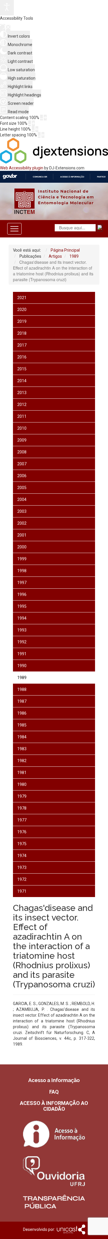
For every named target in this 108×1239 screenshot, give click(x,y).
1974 (21, 855)
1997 (21, 582)
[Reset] (2, 27)
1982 (21, 760)
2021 (21, 297)
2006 (21, 475)
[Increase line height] (36, 129)
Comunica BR (40, 176)
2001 (21, 535)
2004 (21, 499)
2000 (21, 547)
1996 (21, 594)
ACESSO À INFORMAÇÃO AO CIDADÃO (54, 1106)
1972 (21, 879)
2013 (21, 392)
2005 (21, 487)
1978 (21, 808)
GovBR (10, 176)
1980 (21, 784)
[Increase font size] (33, 123)
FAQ (54, 1092)
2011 (21, 416)
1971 (21, 891)
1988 (21, 689)
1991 (21, 653)
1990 (21, 665)
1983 (21, 748)
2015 (21, 369)
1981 (21, 772)
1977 (21, 820)
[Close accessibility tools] (8, 28)
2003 (21, 511)
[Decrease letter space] (39, 135)
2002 (21, 523)
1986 (21, 713)
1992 (21, 642)
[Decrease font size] (29, 123)
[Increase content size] (45, 117)
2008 (21, 452)
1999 (21, 559)
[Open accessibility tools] (7, 7)
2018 (21, 333)
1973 (21, 867)
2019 (21, 321)
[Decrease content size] (41, 117)
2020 (21, 309)
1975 (21, 843)
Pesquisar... (11, 255)
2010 (21, 428)
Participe (102, 176)
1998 (21, 570)
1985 (21, 725)
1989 (21, 677)
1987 (21, 701)
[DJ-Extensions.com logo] (54, 162)
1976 (21, 832)
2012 (21, 404)
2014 (21, 380)
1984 (21, 737)
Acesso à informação (72, 176)
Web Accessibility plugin (21, 168)
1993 (21, 630)
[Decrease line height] (33, 129)
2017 (21, 345)
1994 (21, 618)
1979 (21, 796)
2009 (21, 440)
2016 (21, 357)
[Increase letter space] (42, 135)
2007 (21, 464)
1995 (21, 606)
